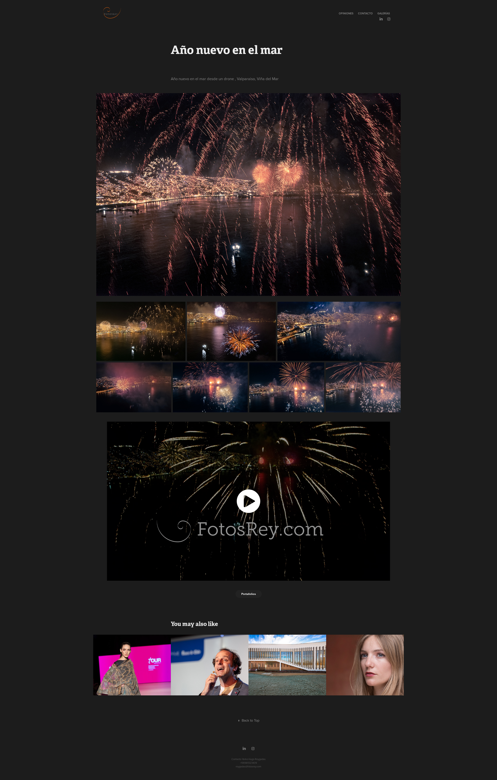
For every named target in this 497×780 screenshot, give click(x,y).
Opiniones (346, 13)
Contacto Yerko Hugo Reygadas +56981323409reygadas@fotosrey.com (248, 762)
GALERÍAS (383, 13)
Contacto (365, 13)
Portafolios (248, 593)
